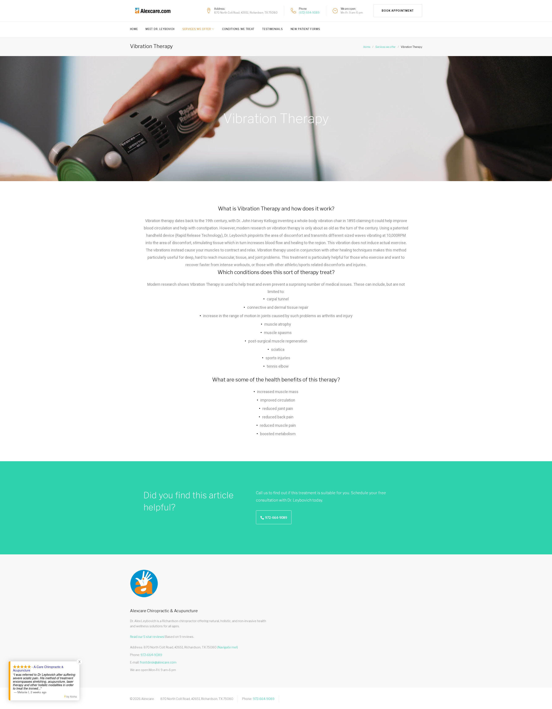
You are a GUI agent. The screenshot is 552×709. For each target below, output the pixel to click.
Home (134, 29)
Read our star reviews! (147, 636)
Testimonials (272, 29)
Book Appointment (398, 10)
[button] (274, 517)
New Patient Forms (305, 29)
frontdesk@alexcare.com (158, 662)
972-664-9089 (263, 699)
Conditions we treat (238, 29)
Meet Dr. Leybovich (160, 29)
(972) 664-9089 (309, 12)
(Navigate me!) (227, 647)
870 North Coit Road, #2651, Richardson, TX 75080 (246, 12)
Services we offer (385, 47)
